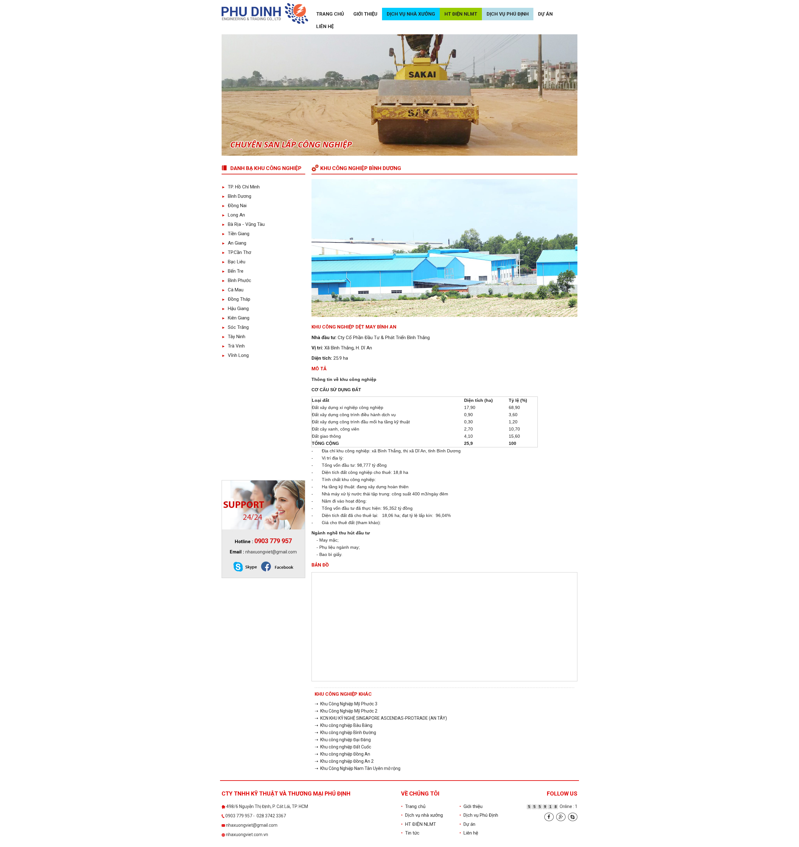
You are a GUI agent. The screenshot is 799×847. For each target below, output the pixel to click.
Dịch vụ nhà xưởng (411, 14)
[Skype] (572, 817)
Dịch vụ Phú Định (508, 14)
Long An (233, 215)
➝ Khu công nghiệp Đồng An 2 (344, 761)
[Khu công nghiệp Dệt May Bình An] (444, 247)
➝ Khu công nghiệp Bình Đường (345, 732)
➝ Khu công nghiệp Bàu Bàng (343, 725)
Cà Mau (232, 290)
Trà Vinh (233, 346)
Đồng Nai (234, 205)
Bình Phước (236, 280)
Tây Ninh (233, 336)
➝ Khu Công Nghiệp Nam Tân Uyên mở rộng (357, 768)
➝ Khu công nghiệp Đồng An (342, 754)
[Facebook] (549, 817)
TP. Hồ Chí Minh (241, 187)
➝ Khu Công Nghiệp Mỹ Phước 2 (346, 710)
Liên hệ (325, 26)
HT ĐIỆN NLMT (460, 14)
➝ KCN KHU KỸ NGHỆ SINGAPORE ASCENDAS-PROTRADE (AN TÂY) (381, 718)
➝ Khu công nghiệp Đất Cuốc (343, 746)
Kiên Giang (235, 318)
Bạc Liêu (233, 262)
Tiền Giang (235, 233)
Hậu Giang (235, 308)
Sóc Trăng (235, 327)
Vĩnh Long (235, 355)
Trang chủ (330, 14)
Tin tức (410, 833)
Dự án (545, 14)
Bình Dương (236, 196)
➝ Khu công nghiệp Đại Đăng (343, 739)
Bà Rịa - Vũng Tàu (243, 224)
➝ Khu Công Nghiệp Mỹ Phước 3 (346, 703)
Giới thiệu (365, 14)
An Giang (234, 243)
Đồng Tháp (236, 299)
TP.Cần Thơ (236, 252)
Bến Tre (232, 271)
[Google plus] (561, 817)
